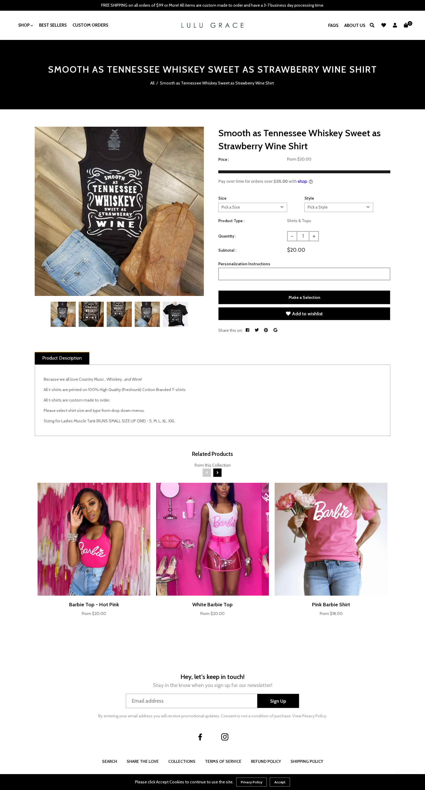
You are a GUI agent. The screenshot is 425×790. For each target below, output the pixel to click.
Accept (279, 782)
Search (109, 761)
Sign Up (278, 701)
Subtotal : (227, 250)
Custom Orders (90, 25)
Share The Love (143, 761)
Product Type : (231, 220)
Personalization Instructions (244, 263)
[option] (119, 211)
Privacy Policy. (314, 716)
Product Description (62, 358)
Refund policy (266, 761)
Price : (223, 159)
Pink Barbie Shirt (331, 604)
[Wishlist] (383, 25)
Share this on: (230, 330)
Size (222, 198)
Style (309, 198)
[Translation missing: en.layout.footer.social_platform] (200, 736)
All (152, 83)
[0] (406, 25)
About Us (354, 25)
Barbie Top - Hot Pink (94, 604)
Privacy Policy (251, 782)
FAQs (333, 25)
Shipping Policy (307, 761)
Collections (181, 761)
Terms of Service (223, 761)
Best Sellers (52, 25)
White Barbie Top (212, 604)
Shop (24, 25)
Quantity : (227, 236)
